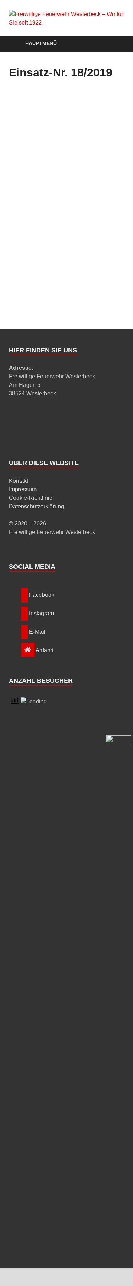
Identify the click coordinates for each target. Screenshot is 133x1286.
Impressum (23, 489)
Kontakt (18, 481)
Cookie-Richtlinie (30, 498)
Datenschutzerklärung (36, 506)
